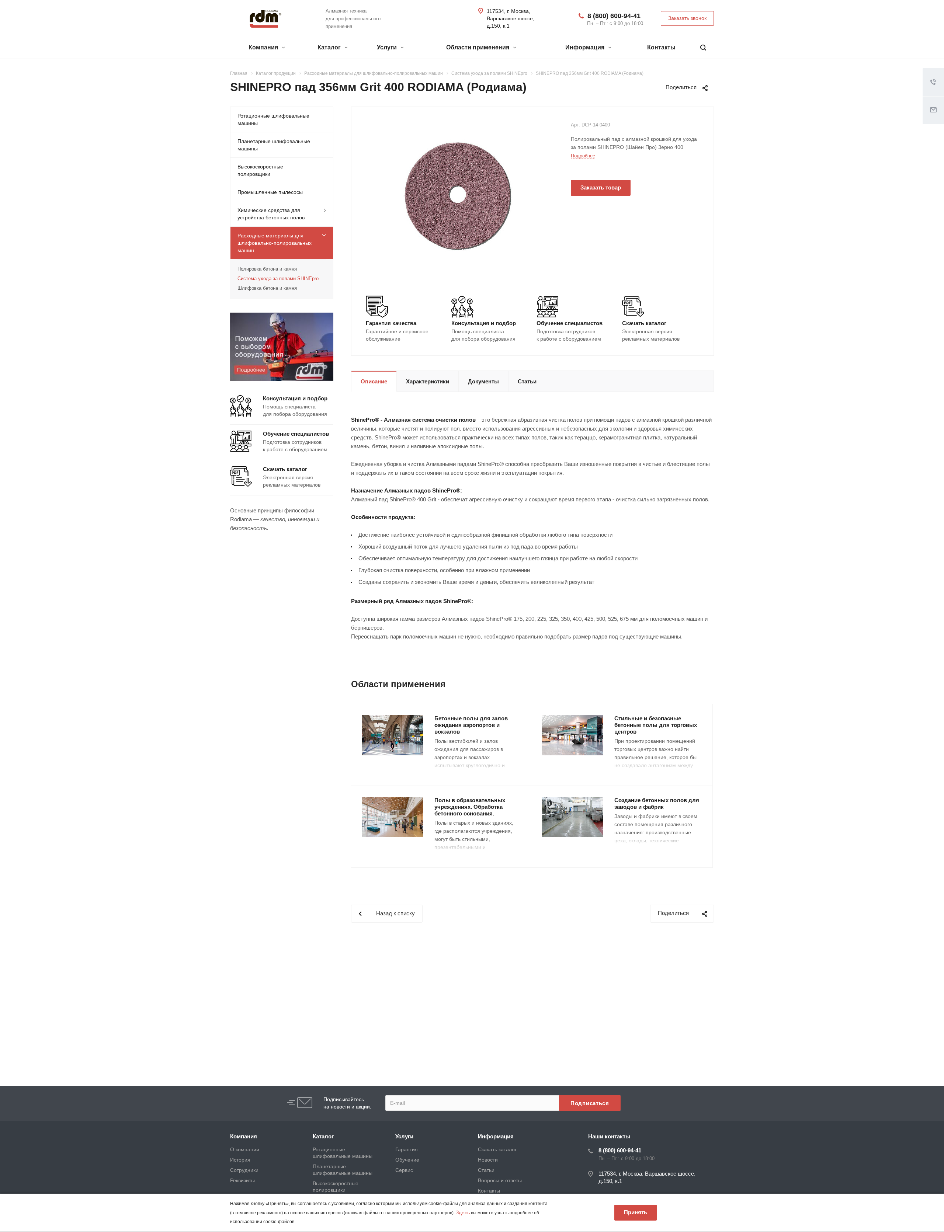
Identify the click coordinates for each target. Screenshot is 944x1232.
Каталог (329, 47)
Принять (635, 1212)
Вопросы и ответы (500, 1180)
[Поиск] (703, 48)
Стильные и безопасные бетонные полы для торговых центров (655, 725)
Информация (585, 47)
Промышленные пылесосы (270, 192)
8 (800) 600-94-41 (614, 16)
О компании (244, 1149)
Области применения (478, 47)
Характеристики (427, 381)
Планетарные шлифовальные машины (273, 145)
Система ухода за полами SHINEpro (278, 278)
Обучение (407, 1160)
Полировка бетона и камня (267, 269)
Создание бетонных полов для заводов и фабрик (656, 803)
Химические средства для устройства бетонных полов (271, 213)
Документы (483, 381)
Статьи (527, 381)
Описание (374, 381)
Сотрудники (244, 1170)
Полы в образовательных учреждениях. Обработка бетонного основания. (469, 807)
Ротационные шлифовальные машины (273, 119)
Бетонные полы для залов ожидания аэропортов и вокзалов (471, 725)
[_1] (458, 195)
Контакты (661, 47)
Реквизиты (242, 1180)
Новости (488, 1160)
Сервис (404, 1170)
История (240, 1160)
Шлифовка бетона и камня (267, 288)
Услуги (387, 47)
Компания (264, 47)
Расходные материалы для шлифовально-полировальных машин (274, 243)
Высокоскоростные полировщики (260, 170)
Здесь (463, 1212)
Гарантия (406, 1149)
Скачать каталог (497, 1149)
